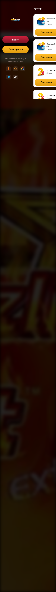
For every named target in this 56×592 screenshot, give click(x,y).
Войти (15, 40)
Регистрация (16, 49)
